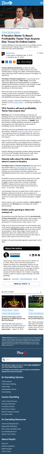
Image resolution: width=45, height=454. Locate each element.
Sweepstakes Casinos (9, 389)
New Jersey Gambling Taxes (11, 429)
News (16, 310)
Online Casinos (7, 381)
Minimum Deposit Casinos (10, 412)
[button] (42, 3)
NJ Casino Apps (7, 414)
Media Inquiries (7, 449)
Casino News (15, 279)
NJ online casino (17, 102)
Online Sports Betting (9, 384)
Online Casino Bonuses (9, 401)
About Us (5, 443)
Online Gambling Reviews (10, 424)
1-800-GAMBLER (33, 365)
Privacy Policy (6, 451)
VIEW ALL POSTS (20, 284)
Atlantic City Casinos (9, 434)
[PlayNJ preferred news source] (24, 61)
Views (35, 279)
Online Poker (6, 387)
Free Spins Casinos (8, 406)
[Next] (41, 292)
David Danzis (10, 53)
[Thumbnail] (14, 301)
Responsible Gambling (9, 426)
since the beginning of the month (25, 167)
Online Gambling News (11, 32)
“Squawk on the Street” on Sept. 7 (28, 131)
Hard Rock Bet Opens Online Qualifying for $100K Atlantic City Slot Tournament (13, 318)
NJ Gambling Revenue (9, 431)
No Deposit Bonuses (8, 404)
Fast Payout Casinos (8, 409)
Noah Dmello (6, 329)
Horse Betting (6, 392)
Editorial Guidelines (8, 446)
